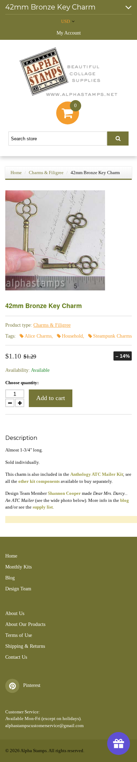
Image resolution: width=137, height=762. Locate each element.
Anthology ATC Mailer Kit (96, 474)
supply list (43, 507)
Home (16, 172)
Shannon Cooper (64, 493)
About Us (14, 613)
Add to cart (50, 397)
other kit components (39, 481)
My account (69, 33)
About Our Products (25, 624)
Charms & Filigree (46, 172)
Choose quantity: (22, 382)
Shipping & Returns (25, 646)
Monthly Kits (18, 567)
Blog (10, 577)
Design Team (18, 588)
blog (124, 500)
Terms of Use (18, 635)
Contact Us (16, 657)
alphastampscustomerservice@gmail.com (44, 725)
